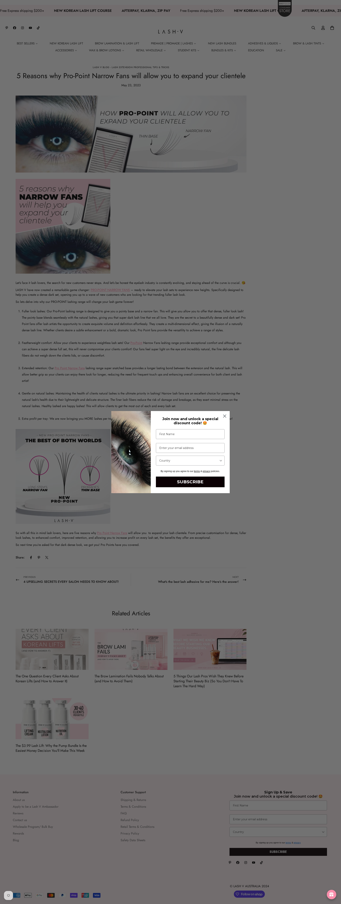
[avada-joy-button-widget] (331, 894)
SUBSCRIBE (190, 481)
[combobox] (189, 460)
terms (197, 471)
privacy (206, 471)
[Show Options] (221, 460)
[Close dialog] (224, 416)
